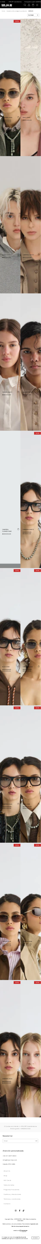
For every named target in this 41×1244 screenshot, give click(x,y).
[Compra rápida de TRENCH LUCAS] (38, 666)
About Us (7, 1171)
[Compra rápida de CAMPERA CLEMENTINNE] (18, 529)
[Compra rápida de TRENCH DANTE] (18, 392)
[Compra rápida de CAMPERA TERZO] (38, 254)
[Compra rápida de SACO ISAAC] (38, 117)
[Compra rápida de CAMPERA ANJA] (18, 1078)
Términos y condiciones (12, 1199)
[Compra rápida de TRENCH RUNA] (38, 941)
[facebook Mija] (20, 1211)
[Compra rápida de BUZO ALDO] (18, 254)
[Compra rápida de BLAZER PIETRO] (38, 392)
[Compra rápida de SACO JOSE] (38, 803)
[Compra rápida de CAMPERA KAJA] (18, 803)
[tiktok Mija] (23, 1211)
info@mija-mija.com (10, 1160)
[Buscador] (25, 5)
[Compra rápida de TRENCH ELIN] (18, 941)
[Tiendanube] (20, 1231)
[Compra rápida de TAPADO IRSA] (38, 1078)
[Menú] (37, 5)
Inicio (3, 11)
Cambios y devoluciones (12, 1194)
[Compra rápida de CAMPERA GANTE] (38, 529)
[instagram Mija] (16, 1211)
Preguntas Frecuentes (11, 1190)
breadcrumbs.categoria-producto (17, 11)
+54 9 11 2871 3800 (9, 1156)
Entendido (35, 1237)
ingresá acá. (34, 1224)
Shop (5, 1176)
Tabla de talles (9, 1185)
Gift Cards (7, 1180)
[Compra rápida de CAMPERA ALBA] (18, 117)
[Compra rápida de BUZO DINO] (18, 666)
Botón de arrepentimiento (20, 1226)
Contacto (7, 1204)
